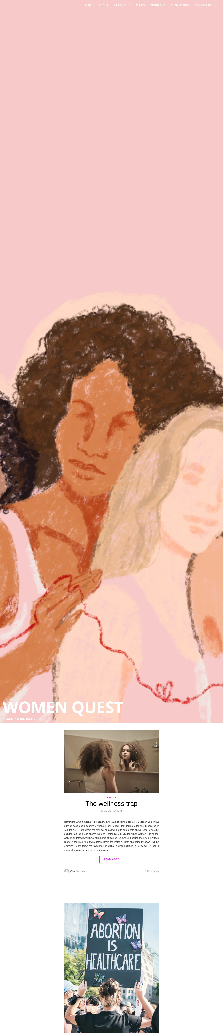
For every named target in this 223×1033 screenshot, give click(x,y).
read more (111, 859)
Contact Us (203, 5)
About (103, 5)
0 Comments (152, 871)
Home (89, 5)
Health (111, 797)
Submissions (180, 5)
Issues (140, 5)
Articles (120, 5)
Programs (158, 5)
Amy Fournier (77, 871)
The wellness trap (111, 803)
